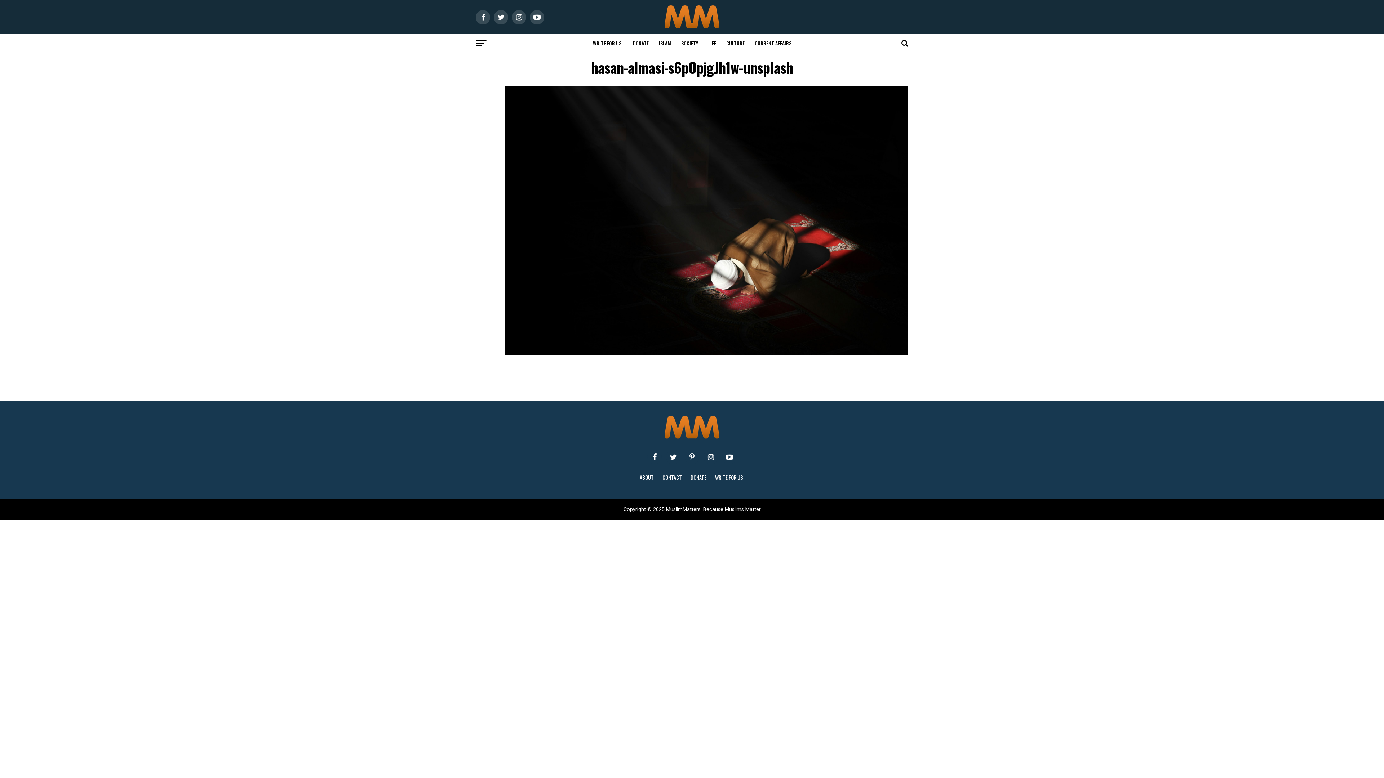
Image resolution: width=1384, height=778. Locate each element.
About (647, 477)
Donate (641, 43)
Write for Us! (608, 43)
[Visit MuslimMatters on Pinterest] (692, 457)
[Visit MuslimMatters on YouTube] (729, 457)
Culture (735, 43)
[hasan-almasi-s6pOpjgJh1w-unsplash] (706, 353)
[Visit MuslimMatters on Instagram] (711, 457)
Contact (672, 477)
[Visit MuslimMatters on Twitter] (673, 457)
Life (712, 43)
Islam (665, 43)
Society (689, 43)
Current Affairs (773, 43)
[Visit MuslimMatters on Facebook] (654, 457)
